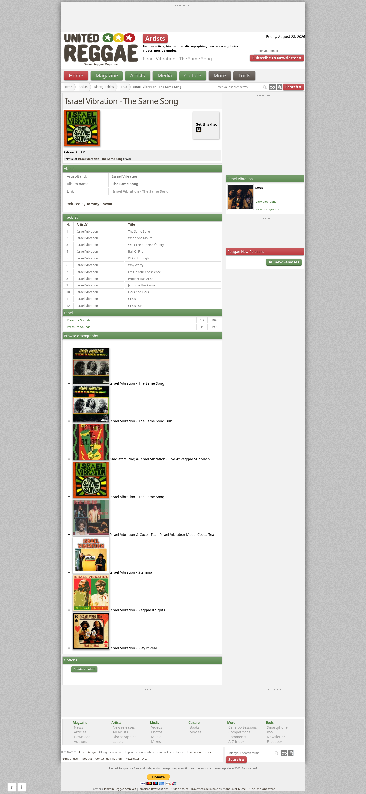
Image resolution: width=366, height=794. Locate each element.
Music (156, 736)
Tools (244, 75)
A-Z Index (236, 741)
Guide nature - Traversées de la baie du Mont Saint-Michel (208, 789)
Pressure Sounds (78, 320)
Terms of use (69, 758)
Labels (118, 741)
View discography (267, 209)
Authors (80, 741)
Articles (80, 732)
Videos (156, 727)
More (220, 75)
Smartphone (277, 727)
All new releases (284, 261)
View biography (266, 201)
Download (82, 736)
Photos (156, 732)
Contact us (102, 758)
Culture (192, 75)
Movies (195, 732)
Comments (237, 736)
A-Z (144, 758)
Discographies (104, 87)
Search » (293, 86)
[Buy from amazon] (199, 129)
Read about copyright (201, 752)
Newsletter (276, 736)
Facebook (274, 741)
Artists (137, 75)
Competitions (239, 732)
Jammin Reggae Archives (120, 789)
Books (194, 727)
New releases (124, 727)
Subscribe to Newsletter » (276, 57)
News (78, 727)
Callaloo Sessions (242, 727)
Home (76, 75)
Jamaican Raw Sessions (153, 789)
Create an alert (84, 669)
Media (165, 75)
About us (86, 758)
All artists (120, 732)
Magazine (107, 75)
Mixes (156, 741)
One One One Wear (262, 789)
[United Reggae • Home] (101, 60)
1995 (123, 87)
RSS (270, 732)
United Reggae (87, 752)
